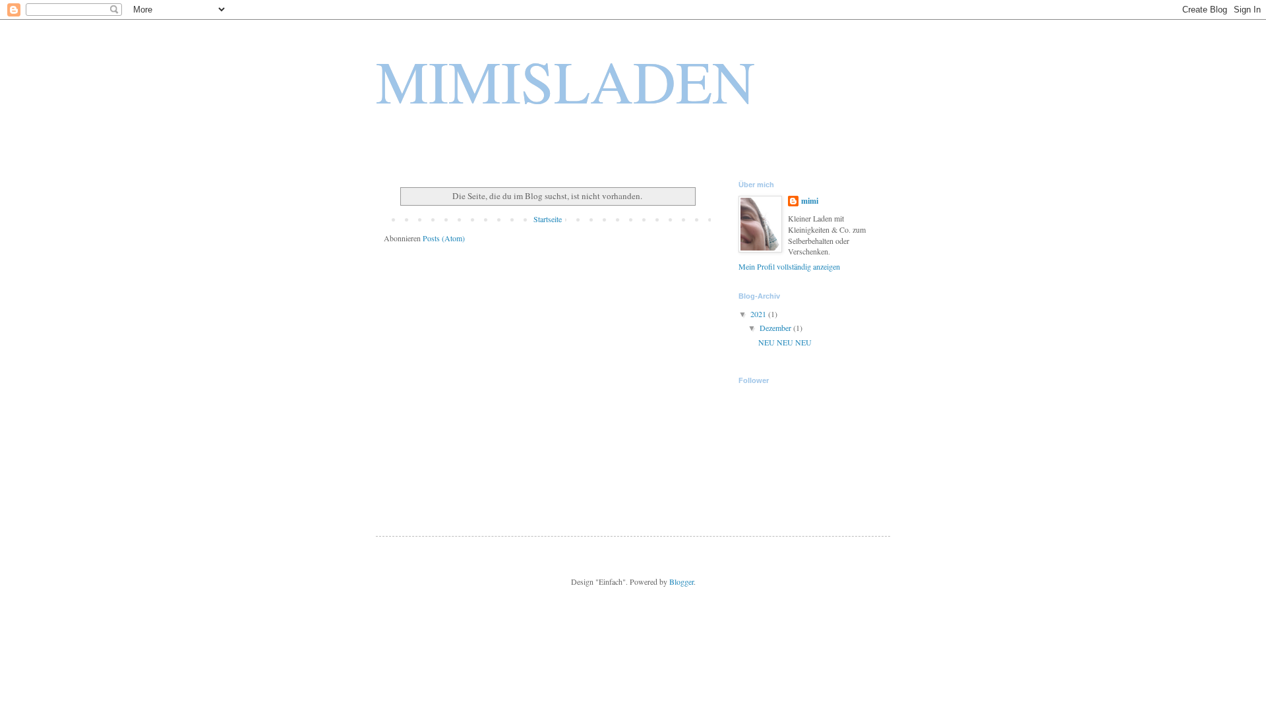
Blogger (681, 581)
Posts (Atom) (444, 238)
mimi (809, 201)
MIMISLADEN (565, 80)
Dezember (776, 327)
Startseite (547, 219)
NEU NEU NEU (785, 342)
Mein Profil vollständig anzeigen (789, 266)
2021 (759, 314)
